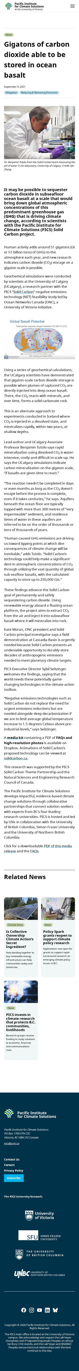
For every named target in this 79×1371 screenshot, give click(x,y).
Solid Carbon (23, 291)
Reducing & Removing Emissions (39, 92)
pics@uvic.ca (11, 1143)
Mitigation (11, 92)
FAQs (34, 851)
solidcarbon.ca (15, 758)
